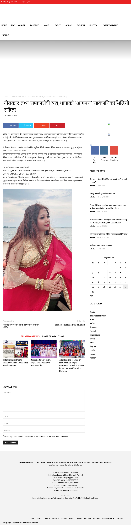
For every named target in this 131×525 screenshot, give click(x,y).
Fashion (81, 25)
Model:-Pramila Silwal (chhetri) (70, 324)
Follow (104, 147)
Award (69, 25)
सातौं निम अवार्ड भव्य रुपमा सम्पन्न (101, 245)
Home (4, 25)
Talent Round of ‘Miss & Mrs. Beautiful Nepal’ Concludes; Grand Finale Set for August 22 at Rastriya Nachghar (71, 365)
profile (5, 35)
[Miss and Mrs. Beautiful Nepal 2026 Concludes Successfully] (43, 349)
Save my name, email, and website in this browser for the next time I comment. (37, 436)
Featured (93, 327)
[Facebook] (111, 2)
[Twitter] (119, 2)
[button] (128, 35)
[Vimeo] (123, 2)
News (12, 25)
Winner (21, 25)
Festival (94, 25)
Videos (92, 354)
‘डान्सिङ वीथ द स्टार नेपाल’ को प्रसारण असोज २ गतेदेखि (21, 326)
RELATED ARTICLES (30, 336)
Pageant (34, 25)
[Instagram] (115, 2)
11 (98, 277)
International (95, 335)
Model (47, 25)
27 (110, 287)
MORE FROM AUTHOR (53, 336)
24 (93, 287)
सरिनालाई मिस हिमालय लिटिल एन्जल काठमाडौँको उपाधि (108, 234)
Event (58, 25)
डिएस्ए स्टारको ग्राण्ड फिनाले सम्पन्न (102, 193)
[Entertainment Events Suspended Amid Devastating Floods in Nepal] (15, 349)
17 (93, 282)
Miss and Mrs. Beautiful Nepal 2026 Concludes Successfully (41, 362)
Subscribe (114, 147)
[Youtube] (128, 2)
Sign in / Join (26, 2)
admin (92, 185)
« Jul (91, 295)
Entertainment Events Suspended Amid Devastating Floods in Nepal (15, 362)
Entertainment (110, 25)
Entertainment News (18, 97)
